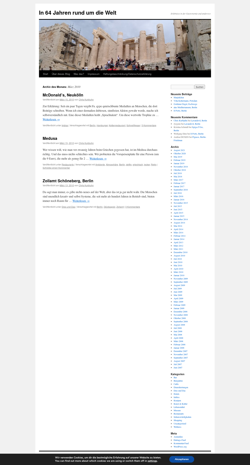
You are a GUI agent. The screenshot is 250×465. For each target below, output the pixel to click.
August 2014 (179, 222)
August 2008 (179, 324)
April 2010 (178, 268)
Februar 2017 (179, 183)
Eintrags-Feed (180, 439)
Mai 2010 (178, 265)
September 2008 (181, 321)
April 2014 (178, 229)
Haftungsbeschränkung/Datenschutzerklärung (127, 74)
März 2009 (178, 301)
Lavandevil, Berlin (199, 120)
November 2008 (181, 314)
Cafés (176, 383)
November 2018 (181, 166)
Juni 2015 (178, 209)
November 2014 (181, 219)
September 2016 (181, 189)
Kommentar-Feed (181, 443)
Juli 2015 (178, 206)
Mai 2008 (178, 334)
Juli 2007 (178, 364)
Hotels (176, 393)
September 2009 (181, 281)
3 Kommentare (149, 125)
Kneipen (177, 400)
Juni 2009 (178, 291)
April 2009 (178, 298)
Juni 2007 (178, 367)
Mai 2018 (178, 176)
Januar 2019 (179, 163)
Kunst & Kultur (180, 403)
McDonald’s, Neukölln (63, 95)
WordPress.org (180, 446)
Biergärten (178, 380)
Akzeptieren (182, 459)
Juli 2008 (178, 327)
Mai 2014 (178, 225)
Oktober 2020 (180, 153)
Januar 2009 (179, 308)
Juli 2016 (178, 192)
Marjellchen (179, 97)
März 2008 (178, 341)
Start (45, 74)
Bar (175, 377)
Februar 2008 (179, 344)
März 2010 (178, 271)
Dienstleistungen (181, 387)
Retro (153, 164)
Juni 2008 (178, 331)
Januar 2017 (179, 186)
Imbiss (65, 125)
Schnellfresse (133, 125)
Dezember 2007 (180, 351)
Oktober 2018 (180, 169)
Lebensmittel (179, 407)
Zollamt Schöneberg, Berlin (68, 180)
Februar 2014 (179, 235)
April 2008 (178, 337)
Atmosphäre (112, 164)
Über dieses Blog (61, 74)
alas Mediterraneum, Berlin (185, 107)
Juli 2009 (178, 288)
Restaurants (68, 164)
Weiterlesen (51, 119)
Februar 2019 (179, 159)
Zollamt (120, 206)
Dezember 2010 (180, 252)
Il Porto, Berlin (180, 110)
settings (152, 461)
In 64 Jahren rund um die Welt (77, 12)
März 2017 (178, 179)
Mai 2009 (178, 295)
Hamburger (102, 125)
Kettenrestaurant (117, 125)
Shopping (178, 420)
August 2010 (179, 255)
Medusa (50, 138)
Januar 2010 (179, 275)
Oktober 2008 (180, 318)
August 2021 (179, 150)
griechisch (138, 164)
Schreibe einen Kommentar (56, 167)
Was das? (79, 74)
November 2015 (181, 202)
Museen (177, 410)
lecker (147, 164)
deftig (129, 164)
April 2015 (178, 212)
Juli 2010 (178, 258)
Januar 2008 (179, 347)
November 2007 (181, 354)
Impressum (94, 74)
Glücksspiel (109, 206)
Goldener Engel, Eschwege (185, 103)
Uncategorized (180, 423)
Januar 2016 (179, 199)
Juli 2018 (178, 173)
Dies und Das (68, 206)
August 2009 (179, 285)
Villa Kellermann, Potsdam (185, 100)
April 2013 (178, 242)
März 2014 (178, 232)
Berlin (93, 125)
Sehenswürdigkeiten (182, 416)
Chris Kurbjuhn (86, 99)
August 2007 (179, 360)
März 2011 (178, 248)
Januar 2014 (179, 239)
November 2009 (181, 278)
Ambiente (100, 164)
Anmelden (178, 436)
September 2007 (181, 357)
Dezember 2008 (180, 311)
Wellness (177, 426)
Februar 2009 (179, 304)
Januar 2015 (179, 215)
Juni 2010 (178, 262)
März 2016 (178, 196)
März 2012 (178, 245)
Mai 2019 (178, 156)
